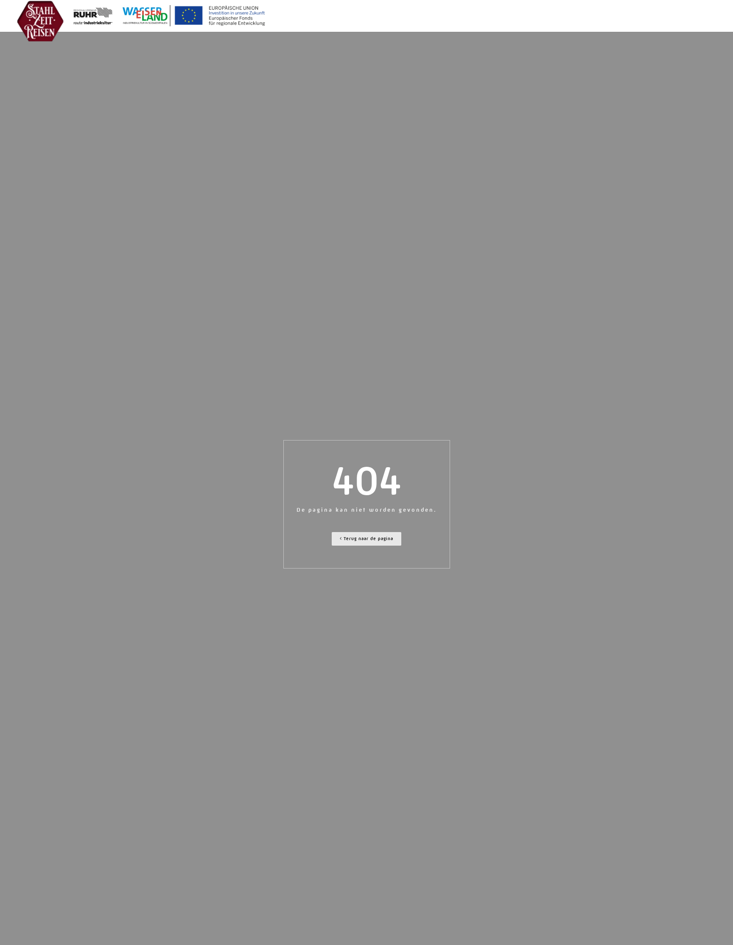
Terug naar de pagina (367, 538)
